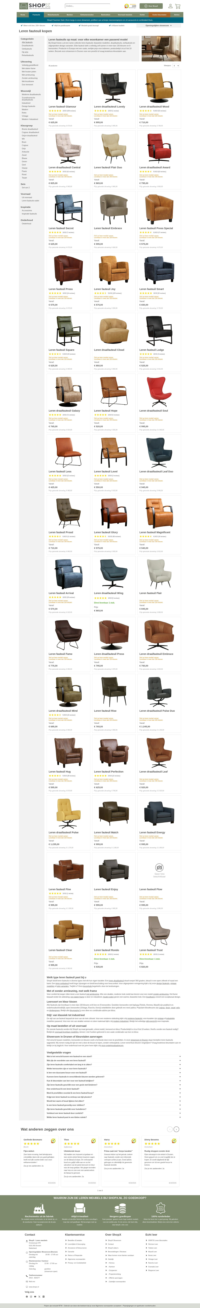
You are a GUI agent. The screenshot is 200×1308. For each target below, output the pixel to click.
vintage (161, 1018)
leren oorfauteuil (62, 983)
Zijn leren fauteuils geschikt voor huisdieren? (66, 1109)
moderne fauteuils (135, 1018)
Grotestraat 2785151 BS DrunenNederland (35, 1245)
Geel (24, 165)
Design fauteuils (28, 106)
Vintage (25, 116)
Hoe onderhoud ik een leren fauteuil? (63, 1089)
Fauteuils (36, 15)
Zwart (24, 155)
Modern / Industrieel (30, 119)
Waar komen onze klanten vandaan (121, 1255)
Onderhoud (26, 224)
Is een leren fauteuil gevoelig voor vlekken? (66, 1105)
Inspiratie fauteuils (29, 214)
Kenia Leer (152, 1255)
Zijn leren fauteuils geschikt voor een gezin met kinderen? (72, 1085)
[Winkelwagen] (178, 6)
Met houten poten (29, 72)
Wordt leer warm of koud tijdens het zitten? (65, 1101)
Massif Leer (152, 1252)
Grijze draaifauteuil (29, 136)
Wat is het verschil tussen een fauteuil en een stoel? (69, 1056)
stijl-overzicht (151, 1021)
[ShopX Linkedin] (43, 1297)
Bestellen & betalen (75, 1240)
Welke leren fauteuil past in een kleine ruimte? (67, 1117)
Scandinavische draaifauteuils (28, 99)
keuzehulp (87, 986)
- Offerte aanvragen (115, 1278)
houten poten (108, 997)
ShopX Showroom (114, 1240)
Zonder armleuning (30, 78)
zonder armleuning (161, 994)
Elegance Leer (153, 1270)
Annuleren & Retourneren (77, 1248)
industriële (170, 1018)
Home (22, 15)
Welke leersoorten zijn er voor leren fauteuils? (67, 1069)
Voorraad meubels (125, 15)
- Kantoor (111, 1267)
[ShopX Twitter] (39, 1297)
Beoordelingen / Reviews (117, 1252)
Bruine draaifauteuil (30, 129)
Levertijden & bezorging (76, 1244)
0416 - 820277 (34, 1278)
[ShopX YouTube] (35, 1297)
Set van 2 (26, 188)
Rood (24, 174)
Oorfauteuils (27, 49)
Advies (177, 15)
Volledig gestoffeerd (30, 65)
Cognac (25, 145)
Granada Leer (153, 1267)
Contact (111, 1244)
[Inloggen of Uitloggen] (170, 6)
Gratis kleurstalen (159, 15)
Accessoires (27, 211)
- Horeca (111, 1263)
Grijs (24, 149)
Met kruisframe (28, 81)
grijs (178, 1008)
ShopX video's (113, 1248)
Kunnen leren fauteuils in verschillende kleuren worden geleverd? (75, 1077)
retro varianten (63, 986)
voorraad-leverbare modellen (67, 1032)
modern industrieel (121, 1021)
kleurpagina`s (75, 1010)
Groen (24, 162)
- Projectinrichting (114, 1274)
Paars (24, 171)
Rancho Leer (153, 1263)
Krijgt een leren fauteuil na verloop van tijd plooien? (69, 1097)
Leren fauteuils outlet (30, 201)
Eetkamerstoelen (87, 15)
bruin (168, 1008)
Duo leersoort (27, 85)
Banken (70, 15)
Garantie (71, 1252)
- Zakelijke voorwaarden (117, 1282)
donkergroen (54, 1010)
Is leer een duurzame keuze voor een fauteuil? (67, 1073)
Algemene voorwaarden (76, 1259)
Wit (23, 139)
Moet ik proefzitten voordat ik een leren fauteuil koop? (70, 1093)
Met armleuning (28, 75)
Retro (24, 113)
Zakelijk (111, 1259)
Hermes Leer (153, 1244)
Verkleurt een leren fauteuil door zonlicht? (65, 1113)
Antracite (25, 152)
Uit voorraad (27, 197)
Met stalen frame (28, 68)
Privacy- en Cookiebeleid (77, 1263)
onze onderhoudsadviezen (112, 1046)
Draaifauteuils (27, 46)
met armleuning (92, 994)
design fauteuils (162, 983)
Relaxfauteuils (53, 15)
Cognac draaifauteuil (30, 132)
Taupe (24, 178)
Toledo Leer (152, 1248)
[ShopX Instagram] (31, 1297)
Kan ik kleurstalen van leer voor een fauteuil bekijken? (70, 1081)
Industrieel (26, 103)
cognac (162, 1008)
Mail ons (32, 1281)
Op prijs (25, 52)
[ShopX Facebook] (27, 1297)
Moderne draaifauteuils (31, 94)
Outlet (142, 15)
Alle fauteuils (27, 42)
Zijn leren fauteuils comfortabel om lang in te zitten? (69, 1065)
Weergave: (167, 65)
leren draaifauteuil (116, 981)
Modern (25, 110)
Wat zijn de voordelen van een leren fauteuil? (66, 1061)
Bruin (24, 142)
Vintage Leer (153, 1259)
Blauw (24, 158)
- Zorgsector (112, 1270)
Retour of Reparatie (75, 1255)
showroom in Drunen (139, 1040)
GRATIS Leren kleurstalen (157, 1240)
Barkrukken (105, 15)
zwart (173, 1008)
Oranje (24, 168)
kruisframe (150, 997)
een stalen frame (77, 997)
